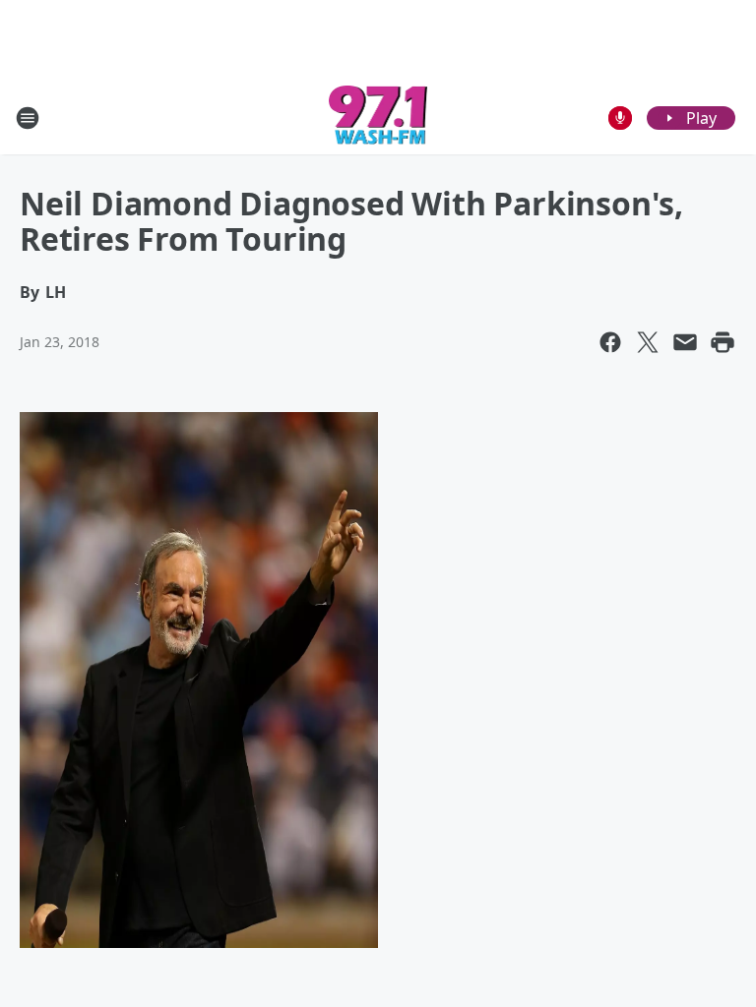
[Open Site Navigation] (27, 118)
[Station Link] (378, 117)
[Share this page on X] (648, 342)
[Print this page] (722, 342)
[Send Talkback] (620, 118)
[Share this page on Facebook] (610, 342)
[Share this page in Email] (685, 342)
